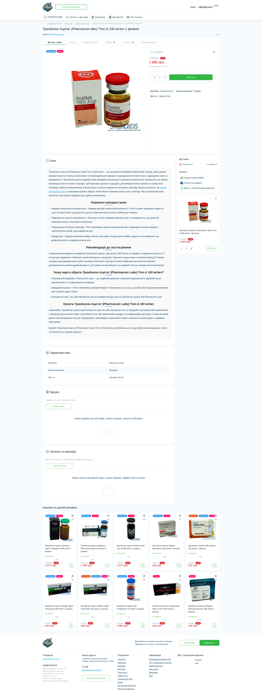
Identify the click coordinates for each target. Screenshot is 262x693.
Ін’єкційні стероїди (54, 24)
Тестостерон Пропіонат (127, 686)
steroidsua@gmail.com (92, 670)
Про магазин (136, 17)
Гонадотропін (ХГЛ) (125, 679)
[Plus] (165, 77)
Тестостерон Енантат (126, 689)
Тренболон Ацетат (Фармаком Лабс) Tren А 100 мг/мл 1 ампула (165, 609)
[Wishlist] (73, 519)
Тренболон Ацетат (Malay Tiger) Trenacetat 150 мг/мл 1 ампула (95, 607)
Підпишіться (209, 643)
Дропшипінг (117, 17)
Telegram (198, 660)
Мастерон (121, 669)
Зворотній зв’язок (156, 666)
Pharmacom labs (57, 34)
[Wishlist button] (214, 52)
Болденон (121, 666)
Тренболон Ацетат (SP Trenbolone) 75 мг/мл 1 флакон (130, 607)
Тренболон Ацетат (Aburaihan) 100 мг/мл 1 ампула (201, 547)
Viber (197, 663)
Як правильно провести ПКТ (160, 659)
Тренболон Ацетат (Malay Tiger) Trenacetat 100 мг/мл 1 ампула (59, 607)
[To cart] (71, 565)
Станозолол (122, 672)
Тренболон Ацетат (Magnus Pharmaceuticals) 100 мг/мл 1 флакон (94, 548)
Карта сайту (154, 669)
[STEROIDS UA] (86, 643)
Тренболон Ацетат (82, 24)
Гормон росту (123, 676)
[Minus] (155, 77)
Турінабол (121, 659)
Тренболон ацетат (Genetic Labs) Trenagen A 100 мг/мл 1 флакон (58, 548)
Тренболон (68, 24)
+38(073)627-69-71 (51, 659)
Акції (151, 676)
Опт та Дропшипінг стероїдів (160, 663)
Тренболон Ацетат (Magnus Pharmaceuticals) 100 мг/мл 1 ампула (201, 609)
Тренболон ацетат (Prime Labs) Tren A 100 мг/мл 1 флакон (131, 547)
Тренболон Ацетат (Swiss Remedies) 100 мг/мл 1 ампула (166, 547)
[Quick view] (73, 515)
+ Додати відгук (58, 406)
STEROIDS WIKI (54, 17)
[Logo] (48, 7)
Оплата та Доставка (79, 17)
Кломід (120, 682)
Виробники (100, 17)
